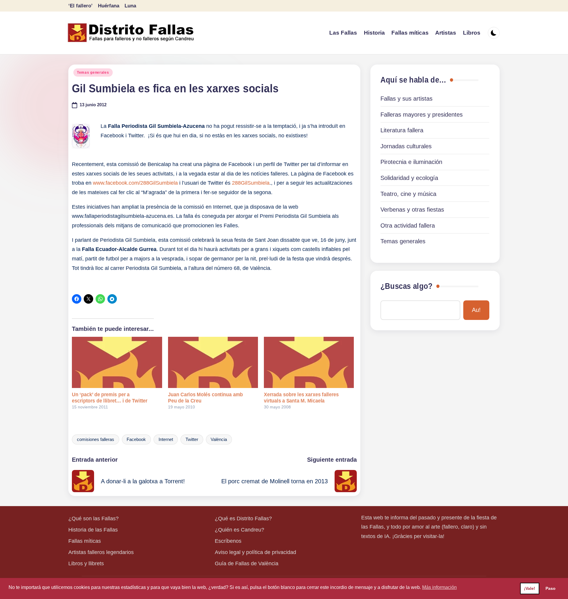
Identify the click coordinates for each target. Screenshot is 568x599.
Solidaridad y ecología (409, 178)
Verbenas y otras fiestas (412, 209)
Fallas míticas (84, 541)
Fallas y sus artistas (406, 98)
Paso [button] (551, 588)
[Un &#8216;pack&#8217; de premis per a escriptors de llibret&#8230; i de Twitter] (117, 362)
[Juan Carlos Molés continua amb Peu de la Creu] (213, 362)
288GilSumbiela (251, 183)
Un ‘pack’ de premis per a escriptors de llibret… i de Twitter (110, 398)
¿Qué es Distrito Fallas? (243, 518)
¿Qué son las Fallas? (93, 518)
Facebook (136, 439)
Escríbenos (228, 541)
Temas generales (93, 72)
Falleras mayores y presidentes (421, 114)
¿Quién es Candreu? (239, 530)
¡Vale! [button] (529, 588)
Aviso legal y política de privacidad (255, 552)
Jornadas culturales (406, 146)
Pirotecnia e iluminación (411, 162)
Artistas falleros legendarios (101, 552)
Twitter (191, 439)
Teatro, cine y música (408, 194)
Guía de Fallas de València (246, 563)
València (219, 439)
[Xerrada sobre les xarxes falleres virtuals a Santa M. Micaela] (309, 362)
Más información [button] (439, 587)
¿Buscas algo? (406, 286)
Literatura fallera (401, 130)
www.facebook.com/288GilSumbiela (135, 183)
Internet (166, 439)
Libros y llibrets (86, 563)
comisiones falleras (95, 439)
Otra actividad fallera (407, 225)
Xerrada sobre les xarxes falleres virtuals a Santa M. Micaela (301, 398)
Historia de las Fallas (93, 530)
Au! (476, 310)
